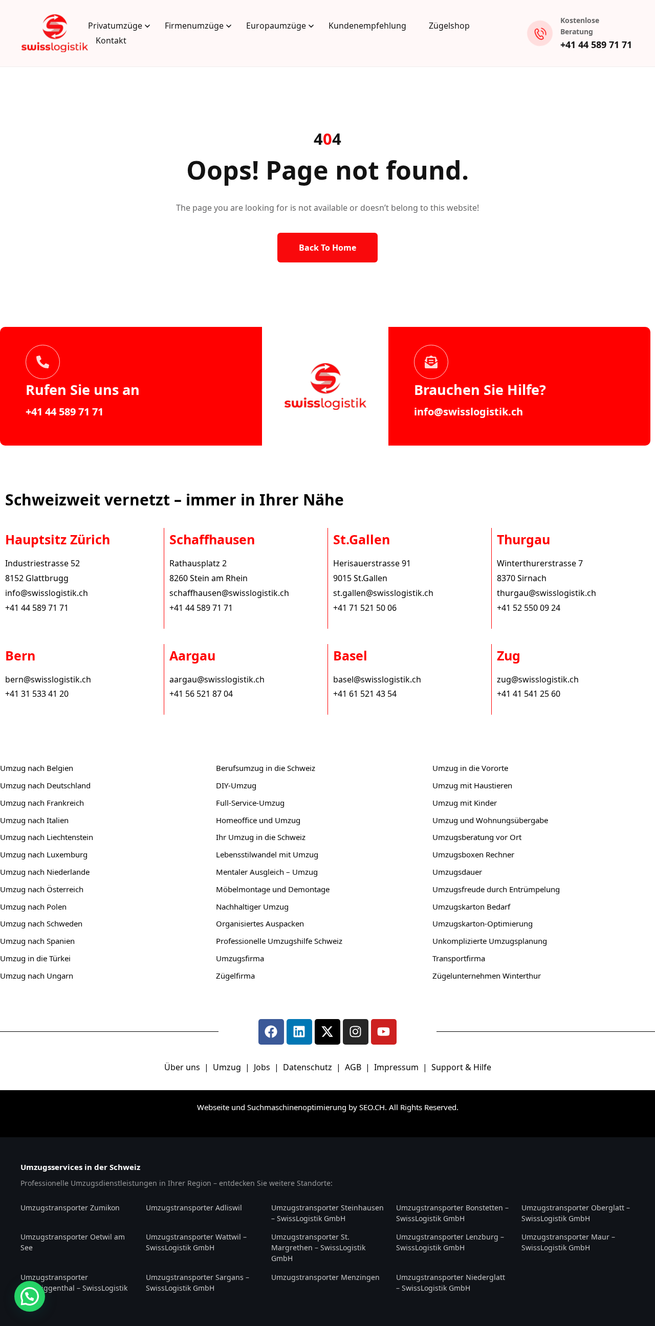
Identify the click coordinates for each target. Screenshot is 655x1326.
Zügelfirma (235, 975)
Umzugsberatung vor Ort (476, 837)
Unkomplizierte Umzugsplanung (489, 941)
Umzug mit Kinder (464, 803)
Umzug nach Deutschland (45, 785)
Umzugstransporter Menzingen (325, 1277)
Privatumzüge (115, 25)
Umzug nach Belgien (36, 768)
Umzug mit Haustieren (472, 785)
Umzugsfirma (240, 958)
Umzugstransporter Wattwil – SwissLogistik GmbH (196, 1242)
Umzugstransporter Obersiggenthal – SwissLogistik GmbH (73, 1287)
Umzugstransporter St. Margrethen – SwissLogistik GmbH (318, 1247)
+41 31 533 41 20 (37, 693)
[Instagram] (355, 1032)
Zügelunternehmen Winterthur (486, 975)
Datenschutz (308, 1067)
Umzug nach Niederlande (45, 872)
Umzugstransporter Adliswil (194, 1207)
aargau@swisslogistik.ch (217, 679)
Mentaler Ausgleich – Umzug (267, 872)
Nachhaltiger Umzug (252, 906)
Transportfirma (458, 958)
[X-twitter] (327, 1032)
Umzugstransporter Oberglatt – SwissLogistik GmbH (575, 1213)
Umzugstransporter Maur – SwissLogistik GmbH (568, 1242)
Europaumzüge (276, 25)
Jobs (262, 1067)
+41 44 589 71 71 (596, 44)
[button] (29, 1296)
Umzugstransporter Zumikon (70, 1207)
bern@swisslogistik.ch (48, 679)
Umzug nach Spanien (37, 941)
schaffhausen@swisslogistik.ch (229, 593)
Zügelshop (449, 25)
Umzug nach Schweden (41, 923)
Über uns (182, 1067)
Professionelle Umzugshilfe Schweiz (279, 941)
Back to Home (327, 247)
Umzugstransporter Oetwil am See (72, 1242)
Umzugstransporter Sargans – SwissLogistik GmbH (197, 1282)
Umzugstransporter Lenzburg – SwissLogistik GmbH (450, 1242)
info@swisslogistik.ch (468, 411)
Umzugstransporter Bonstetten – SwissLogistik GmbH (452, 1213)
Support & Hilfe (461, 1067)
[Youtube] (384, 1032)
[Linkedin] (299, 1032)
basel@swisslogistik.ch (377, 679)
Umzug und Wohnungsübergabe (490, 820)
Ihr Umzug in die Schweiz (260, 837)
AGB (354, 1067)
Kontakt (111, 40)
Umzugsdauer (457, 872)
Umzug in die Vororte (470, 768)
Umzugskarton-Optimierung (482, 923)
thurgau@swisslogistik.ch (546, 593)
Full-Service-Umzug (250, 803)
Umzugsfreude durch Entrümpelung (496, 889)
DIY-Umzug (236, 785)
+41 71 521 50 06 (365, 607)
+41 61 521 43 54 (365, 693)
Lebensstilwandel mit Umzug (267, 854)
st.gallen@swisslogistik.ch (383, 593)
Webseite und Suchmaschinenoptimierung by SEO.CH (291, 1107)
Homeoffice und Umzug (258, 820)
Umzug (228, 1067)
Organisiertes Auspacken (260, 923)
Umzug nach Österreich (41, 889)
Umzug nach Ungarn (36, 975)
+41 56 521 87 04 (201, 693)
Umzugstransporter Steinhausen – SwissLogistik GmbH (327, 1213)
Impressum (397, 1067)
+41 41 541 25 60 (528, 693)
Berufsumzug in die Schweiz (265, 768)
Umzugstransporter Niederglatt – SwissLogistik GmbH (450, 1282)
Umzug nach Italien (34, 820)
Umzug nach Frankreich (42, 803)
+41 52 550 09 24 (528, 607)
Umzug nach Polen (33, 906)
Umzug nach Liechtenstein (46, 837)
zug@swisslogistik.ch (538, 679)
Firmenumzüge (194, 25)
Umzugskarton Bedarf (471, 906)
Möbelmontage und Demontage (273, 889)
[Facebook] (271, 1032)
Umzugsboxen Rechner (473, 854)
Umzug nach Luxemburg (44, 854)
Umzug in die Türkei (35, 958)
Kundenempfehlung (367, 25)
